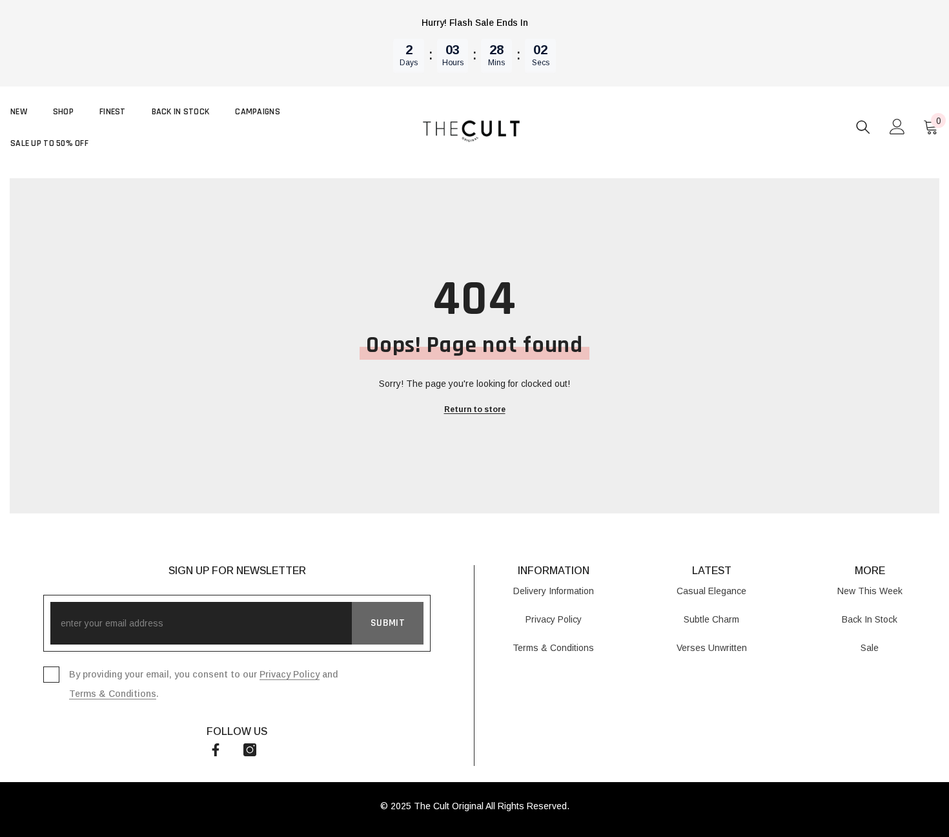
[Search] (863, 127)
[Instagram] (250, 750)
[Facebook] (215, 750)
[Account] (897, 126)
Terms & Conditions (112, 693)
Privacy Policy (290, 674)
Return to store (474, 409)
